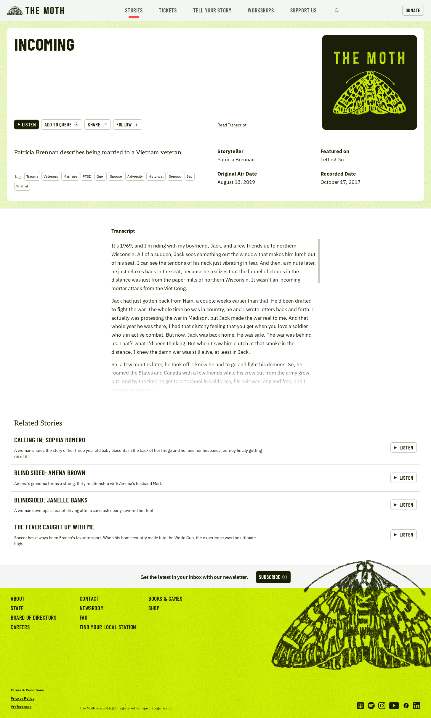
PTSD (87, 176)
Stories (133, 10)
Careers (20, 627)
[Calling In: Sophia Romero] (215, 448)
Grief (101, 176)
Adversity (135, 176)
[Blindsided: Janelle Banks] (215, 504)
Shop (153, 608)
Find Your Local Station (108, 627)
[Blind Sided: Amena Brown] (215, 478)
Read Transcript (231, 125)
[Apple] (360, 705)
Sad (190, 176)
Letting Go (332, 159)
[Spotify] (371, 705)
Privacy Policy (22, 698)
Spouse (116, 176)
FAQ (84, 617)
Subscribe (270, 577)
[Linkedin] (416, 705)
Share (94, 124)
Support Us (303, 10)
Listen (29, 124)
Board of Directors (34, 617)
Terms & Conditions (27, 690)
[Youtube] (394, 705)
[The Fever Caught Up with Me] (215, 535)
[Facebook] (406, 705)
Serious (175, 176)
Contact (90, 598)
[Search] (337, 10)
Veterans (51, 176)
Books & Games (165, 598)
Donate (413, 10)
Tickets (168, 10)
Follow (124, 124)
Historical (156, 176)
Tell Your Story (212, 10)
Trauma (32, 176)
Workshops (261, 10)
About (18, 598)
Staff (17, 608)
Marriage (70, 176)
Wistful (22, 186)
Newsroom (92, 608)
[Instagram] (381, 705)
